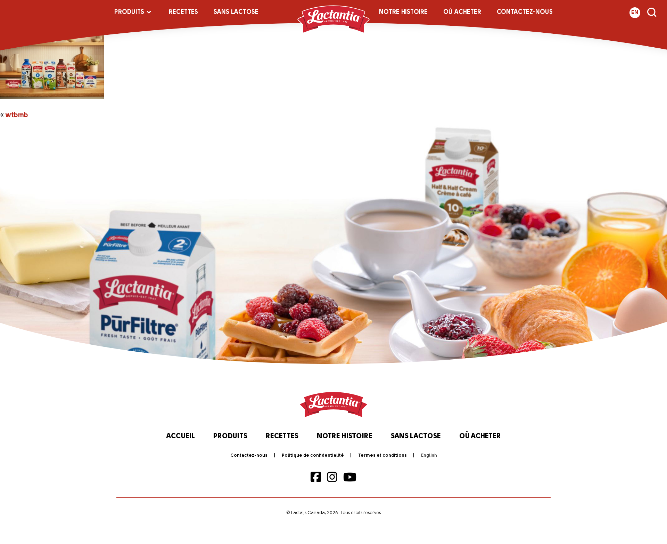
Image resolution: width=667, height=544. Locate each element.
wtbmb (17, 115)
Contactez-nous (525, 12)
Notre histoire (403, 12)
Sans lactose (236, 12)
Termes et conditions (382, 455)
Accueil (180, 436)
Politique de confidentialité (313, 455)
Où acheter (462, 12)
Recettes (183, 12)
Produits (129, 12)
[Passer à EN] (429, 455)
